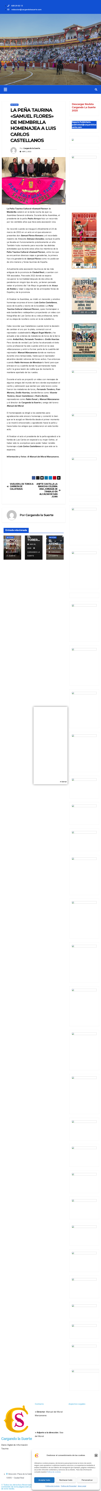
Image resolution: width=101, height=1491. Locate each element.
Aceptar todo (44, 1480)
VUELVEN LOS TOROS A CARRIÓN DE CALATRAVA (22, 486)
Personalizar (87, 1480)
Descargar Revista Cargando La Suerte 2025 (84, 107)
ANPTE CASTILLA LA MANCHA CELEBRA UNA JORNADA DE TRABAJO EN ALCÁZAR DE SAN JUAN (47, 490)
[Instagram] (95, 4)
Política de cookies (54, 1472)
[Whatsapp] (75, 4)
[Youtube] (95, 11)
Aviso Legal (82, 1486)
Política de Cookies (52, 1486)
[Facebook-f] (82, 4)
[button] (96, 1455)
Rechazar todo (65, 1480)
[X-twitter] (89, 4)
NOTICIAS (14, 104)
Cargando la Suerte (31, 148)
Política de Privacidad (68, 1486)
